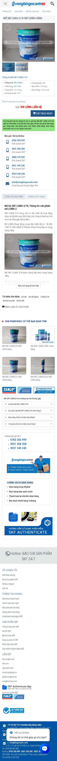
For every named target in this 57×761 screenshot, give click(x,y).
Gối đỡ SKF (6, 631)
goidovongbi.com (9, 677)
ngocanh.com (7, 668)
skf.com (5, 663)
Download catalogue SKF (12, 616)
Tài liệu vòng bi (8, 584)
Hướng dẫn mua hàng (11, 612)
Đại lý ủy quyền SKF (10, 579)
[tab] (28, 404)
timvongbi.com (8, 659)
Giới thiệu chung (8, 575)
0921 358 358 (18, 148)
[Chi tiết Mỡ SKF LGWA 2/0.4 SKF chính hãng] (43, 365)
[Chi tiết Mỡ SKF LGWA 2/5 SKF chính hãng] (14, 335)
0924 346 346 (18, 173)
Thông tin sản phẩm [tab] (14, 196)
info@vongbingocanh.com (25, 182)
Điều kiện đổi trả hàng (10, 607)
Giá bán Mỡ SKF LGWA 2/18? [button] (17, 404)
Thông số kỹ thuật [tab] (36, 196)
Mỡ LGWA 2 (18, 83)
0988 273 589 (18, 157)
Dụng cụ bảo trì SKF (10, 640)
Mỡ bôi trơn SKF (8, 635)
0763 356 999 (18, 140)
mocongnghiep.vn (9, 672)
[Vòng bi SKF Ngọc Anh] (28, 3)
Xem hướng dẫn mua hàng (13, 101)
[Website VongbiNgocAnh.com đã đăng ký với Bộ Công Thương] (13, 710)
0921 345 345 (18, 165)
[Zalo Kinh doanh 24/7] (4, 727)
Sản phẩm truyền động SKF (13, 649)
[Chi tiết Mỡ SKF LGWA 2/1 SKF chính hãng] (14, 365)
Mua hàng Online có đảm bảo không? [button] (20, 417)
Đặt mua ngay (44, 113)
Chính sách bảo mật (10, 603)
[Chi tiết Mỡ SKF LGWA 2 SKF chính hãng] (43, 335)
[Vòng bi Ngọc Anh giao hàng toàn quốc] (28, 521)
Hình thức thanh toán (10, 599)
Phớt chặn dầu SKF (10, 644)
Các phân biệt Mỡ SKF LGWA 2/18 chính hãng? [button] (23, 411)
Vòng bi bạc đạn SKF (10, 626)
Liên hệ (5, 588)
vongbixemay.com (9, 681)
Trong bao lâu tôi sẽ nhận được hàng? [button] (21, 424)
